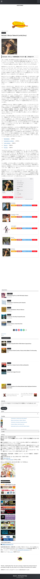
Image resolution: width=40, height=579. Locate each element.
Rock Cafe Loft (6, 458)
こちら (11, 551)
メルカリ (34, 205)
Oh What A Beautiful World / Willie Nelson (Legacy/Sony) (19, 343)
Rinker (14, 215)
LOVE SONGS (7, 143)
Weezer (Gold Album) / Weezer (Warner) (15, 309)
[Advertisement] (20, 13)
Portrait (5, 147)
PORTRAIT (13, 249)
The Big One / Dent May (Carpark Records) (16, 316)
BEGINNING (6, 138)
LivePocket (10, 459)
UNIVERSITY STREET (9, 141)
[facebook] (16, 330)
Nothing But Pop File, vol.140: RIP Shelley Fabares (17, 295)
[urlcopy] (26, 330)
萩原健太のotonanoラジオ (7, 544)
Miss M (5, 145)
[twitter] (14, 330)
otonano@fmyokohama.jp (23, 549)
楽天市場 (19, 205)
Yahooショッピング (27, 205)
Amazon (13, 205)
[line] (24, 330)
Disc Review (4, 333)
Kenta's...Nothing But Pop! (20, 575)
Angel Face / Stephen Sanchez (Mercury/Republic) (18, 365)
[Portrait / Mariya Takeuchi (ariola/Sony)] (21, 330)
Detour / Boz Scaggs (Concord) (13, 371)
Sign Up (4, 408)
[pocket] (19, 330)
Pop (3, 335)
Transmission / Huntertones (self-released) (16, 302)
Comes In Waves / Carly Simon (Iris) (14, 323)
